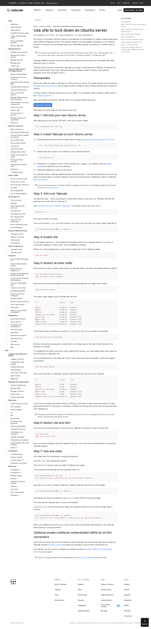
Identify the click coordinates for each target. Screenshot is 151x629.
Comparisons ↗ (16, 473)
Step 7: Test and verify (129, 45)
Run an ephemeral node (19, 224)
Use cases (14, 489)
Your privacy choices (105, 606)
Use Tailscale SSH (17, 217)
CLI (12, 412)
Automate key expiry (18, 214)
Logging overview (17, 359)
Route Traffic (13, 175)
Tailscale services (17, 234)
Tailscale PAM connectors (20, 87)
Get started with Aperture (20, 132)
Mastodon (128, 600)
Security (81, 600)
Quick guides (15, 30)
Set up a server (16, 200)
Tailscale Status (84, 611)
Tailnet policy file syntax (19, 404)
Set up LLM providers (18, 143)
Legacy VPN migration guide (18, 37)
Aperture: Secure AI (16, 126)
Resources (13, 466)
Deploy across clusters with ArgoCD (19, 311)
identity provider (55, 545)
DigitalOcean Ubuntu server (46, 86)
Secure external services (20, 302)
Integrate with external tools (19, 165)
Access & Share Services (18, 231)
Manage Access (15, 49)
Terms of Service (107, 584)
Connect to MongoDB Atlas (18, 284)
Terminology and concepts (17, 433)
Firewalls (14, 341)
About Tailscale (60, 584)
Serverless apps (16, 330)
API (12, 415)
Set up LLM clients (17, 140)
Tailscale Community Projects (18, 482)
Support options (16, 457)
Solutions (49, 10)
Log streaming (16, 370)
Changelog (82, 605)
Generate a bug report (19, 463)
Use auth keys (16, 211)
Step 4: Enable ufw (128, 37)
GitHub (126, 590)
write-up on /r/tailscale (85, 557)
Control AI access (17, 149)
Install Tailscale (16, 27)
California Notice (107, 595)
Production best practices (16, 422)
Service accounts (17, 107)
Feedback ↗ (15, 495)
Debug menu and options (20, 440)
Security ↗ (14, 478)
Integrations (13, 315)
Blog (112, 3)
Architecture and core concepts (18, 78)
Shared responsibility (18, 426)
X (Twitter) (128, 616)
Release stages (16, 475)
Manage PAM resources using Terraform (19, 98)
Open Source (59, 600)
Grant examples (16, 410)
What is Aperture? (17, 129)
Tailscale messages (17, 437)
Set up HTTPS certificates (16, 221)
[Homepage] (17, 581)
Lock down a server (18, 291)
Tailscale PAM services (19, 90)
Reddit (126, 605)
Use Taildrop (15, 243)
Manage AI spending (18, 152)
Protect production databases (17, 295)
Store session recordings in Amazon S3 (20, 103)
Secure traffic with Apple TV (19, 260)
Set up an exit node (18, 182)
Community (75, 10)
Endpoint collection (17, 237)
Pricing (101, 10)
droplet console (52, 187)
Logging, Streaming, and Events (18, 355)
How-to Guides (45, 26)
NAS (12, 347)
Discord (127, 584)
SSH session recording (19, 373)
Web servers (15, 344)
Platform (37, 10)
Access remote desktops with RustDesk (20, 279)
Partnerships (89, 10)
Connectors (15, 146)
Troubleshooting (16, 172)
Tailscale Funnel (16, 249)
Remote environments (18, 335)
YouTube (127, 611)
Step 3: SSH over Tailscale (130, 34)
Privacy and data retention (17, 160)
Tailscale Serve (16, 252)
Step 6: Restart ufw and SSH (131, 42)
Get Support (13, 451)
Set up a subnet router (19, 179)
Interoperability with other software (20, 444)
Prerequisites (125, 22)
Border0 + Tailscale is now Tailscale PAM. (34, 3)
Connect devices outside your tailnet (20, 136)
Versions (14, 486)
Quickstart (14, 24)
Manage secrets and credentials (18, 119)
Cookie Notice (106, 600)
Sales (80, 590)
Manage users (16, 63)
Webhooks (14, 379)
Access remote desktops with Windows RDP (20, 274)
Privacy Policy (106, 590)
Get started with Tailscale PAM (20, 83)
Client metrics (15, 376)
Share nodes (15, 240)
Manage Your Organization (19, 382)
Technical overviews (18, 429)
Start (10, 21)
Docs (118, 3)
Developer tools (16, 338)
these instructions (41, 179)
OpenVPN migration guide (20, 33)
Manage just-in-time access (18, 56)
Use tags (14, 203)
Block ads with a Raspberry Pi (16, 269)
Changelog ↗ (15, 470)
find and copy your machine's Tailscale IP (54, 206)
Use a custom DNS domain (17, 94)
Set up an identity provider (17, 42)
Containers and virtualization (16, 326)
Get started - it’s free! (133, 10)
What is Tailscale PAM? (19, 74)
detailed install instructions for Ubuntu (99, 139)
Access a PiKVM (16, 299)
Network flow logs (17, 367)
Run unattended (16, 227)
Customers (62, 10)
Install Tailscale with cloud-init (18, 207)
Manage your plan (17, 391)
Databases (14, 332)
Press (57, 595)
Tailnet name (15, 394)
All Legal (104, 611)
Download (126, 3)
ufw (53, 242)
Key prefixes (15, 418)
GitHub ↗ (14, 448)
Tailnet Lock (15, 66)
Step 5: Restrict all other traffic (132, 39)
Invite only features (17, 492)
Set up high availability (19, 194)
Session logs (15, 110)
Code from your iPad (18, 288)
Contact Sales (137, 3)
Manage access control (19, 52)
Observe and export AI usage (19, 156)
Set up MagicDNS (17, 191)
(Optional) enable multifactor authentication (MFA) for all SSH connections (132, 50)
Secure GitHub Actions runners (19, 265)
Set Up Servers (14, 197)
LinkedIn (127, 595)
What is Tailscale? (17, 46)
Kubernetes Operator (18, 319)
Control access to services (17, 114)
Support (81, 584)
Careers (57, 590)
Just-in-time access (18, 304)
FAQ (6, 350)
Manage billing (16, 388)
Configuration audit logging (17, 363)
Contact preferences (18, 385)
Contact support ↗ (17, 460)
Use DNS (14, 188)
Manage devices (17, 60)
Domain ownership (17, 397)
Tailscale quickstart (44, 95)
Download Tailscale (43, 105)
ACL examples (16, 407)
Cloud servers (16, 322)
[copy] (115, 126)
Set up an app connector (20, 185)
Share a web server (16, 246)
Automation (15, 307)
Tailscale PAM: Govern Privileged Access (17, 70)
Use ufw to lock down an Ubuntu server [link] (68, 26)
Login (120, 10)
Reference (14, 123)
